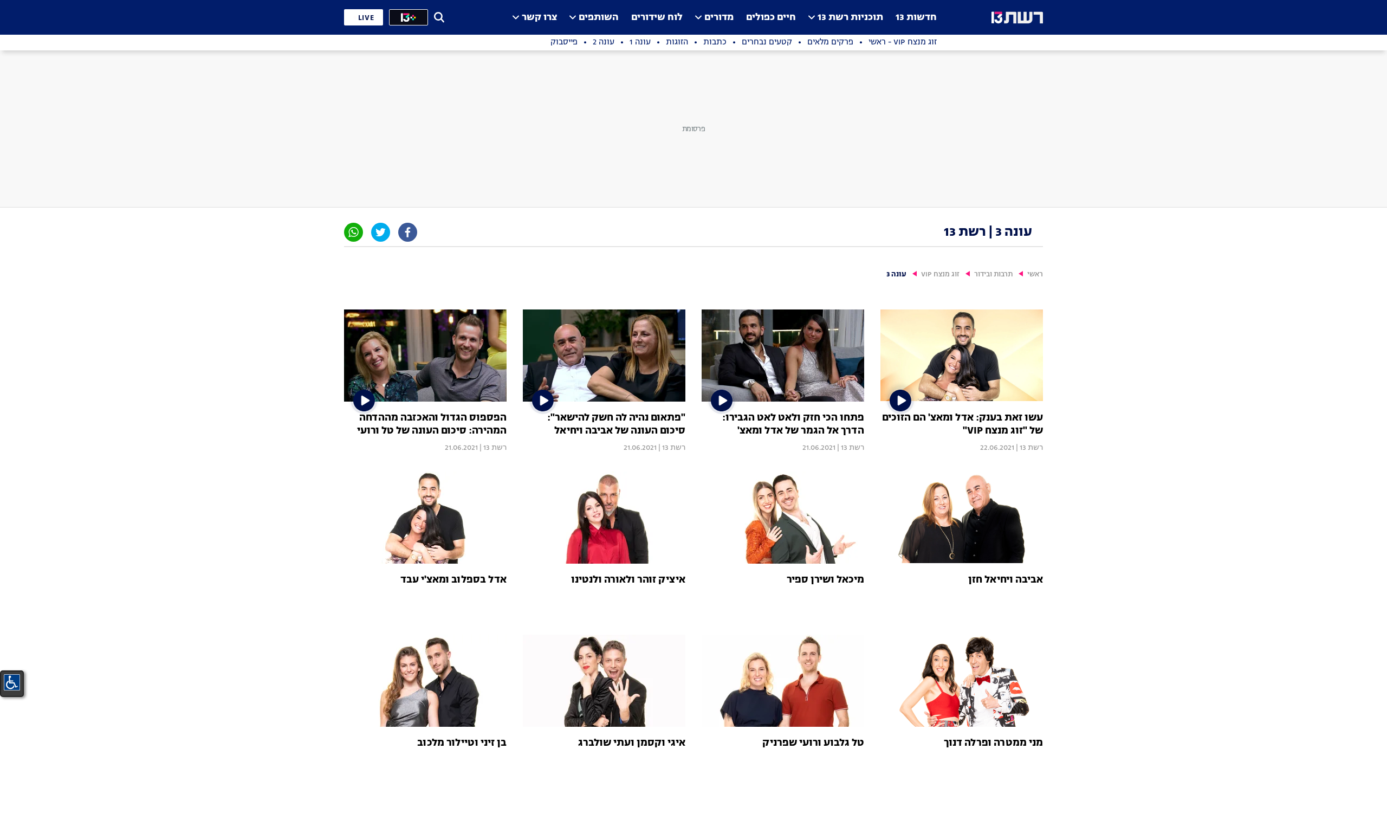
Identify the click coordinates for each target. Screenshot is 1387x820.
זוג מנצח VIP (940, 274)
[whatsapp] (353, 232)
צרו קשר (539, 17)
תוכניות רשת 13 (850, 17)
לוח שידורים (657, 17)
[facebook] (407, 232)
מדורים (719, 17)
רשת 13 (1031, 448)
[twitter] (380, 232)
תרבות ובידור (993, 274)
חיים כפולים (771, 17)
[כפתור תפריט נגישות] (12, 682)
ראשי (1035, 274)
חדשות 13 (916, 17)
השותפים (599, 17)
